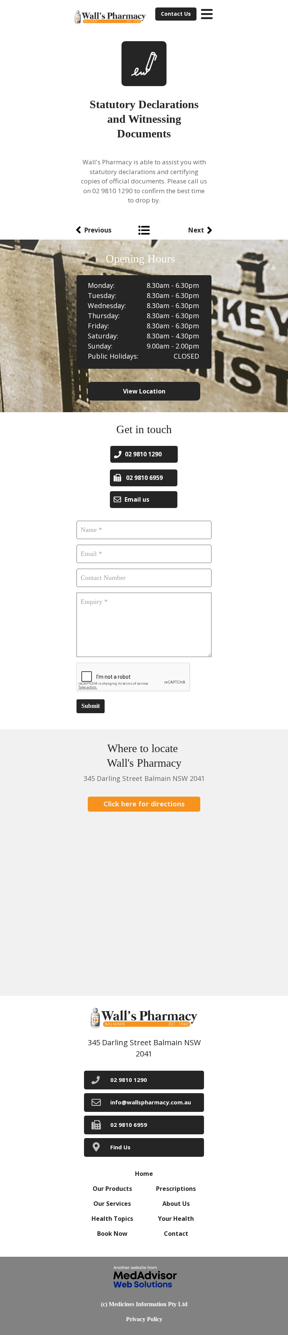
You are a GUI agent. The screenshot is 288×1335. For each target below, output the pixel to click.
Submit (90, 706)
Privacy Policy (144, 1319)
